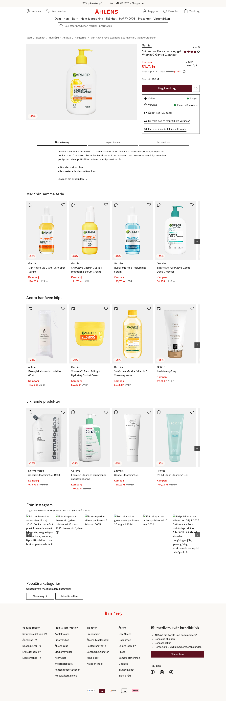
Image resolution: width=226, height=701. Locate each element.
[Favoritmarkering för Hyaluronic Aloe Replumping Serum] (149, 205)
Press (122, 652)
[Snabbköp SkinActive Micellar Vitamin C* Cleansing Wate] (116, 308)
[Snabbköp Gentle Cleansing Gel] (116, 412)
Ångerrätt (27, 640)
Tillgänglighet (126, 669)
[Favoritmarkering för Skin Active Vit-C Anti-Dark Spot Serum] (63, 205)
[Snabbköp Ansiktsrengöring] (159, 308)
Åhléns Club (61, 646)
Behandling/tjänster (98, 652)
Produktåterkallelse (65, 675)
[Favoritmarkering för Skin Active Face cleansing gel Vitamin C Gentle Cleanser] (196, 88)
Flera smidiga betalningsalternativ (167, 129)
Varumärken (162, 18)
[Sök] (61, 26)
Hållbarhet (125, 640)
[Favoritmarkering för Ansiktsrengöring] (192, 308)
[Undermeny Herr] (70, 18)
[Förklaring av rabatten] (184, 71)
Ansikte (67, 37)
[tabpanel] (113, 163)
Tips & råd (125, 675)
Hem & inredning (92, 18)
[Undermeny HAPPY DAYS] (136, 18)
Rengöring (81, 37)
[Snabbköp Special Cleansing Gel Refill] (30, 412)
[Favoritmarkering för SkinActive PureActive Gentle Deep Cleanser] (192, 205)
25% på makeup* (92, 3)
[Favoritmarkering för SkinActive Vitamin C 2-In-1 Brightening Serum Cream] (106, 205)
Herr (66, 18)
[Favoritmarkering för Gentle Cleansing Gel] (149, 412)
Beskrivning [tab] (62, 142)
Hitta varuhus (61, 640)
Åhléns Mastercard (98, 640)
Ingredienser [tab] (113, 142)
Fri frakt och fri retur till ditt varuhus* (169, 121)
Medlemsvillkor (63, 652)
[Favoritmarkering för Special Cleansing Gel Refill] (63, 412)
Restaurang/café (96, 646)
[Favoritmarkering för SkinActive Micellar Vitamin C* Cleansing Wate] (149, 308)
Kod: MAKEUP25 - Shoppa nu (127, 3)
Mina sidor (92, 658)
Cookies (123, 663)
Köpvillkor (60, 658)
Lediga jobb (125, 646)
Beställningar (29, 646)
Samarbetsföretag (129, 658)
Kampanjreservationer (67, 669)
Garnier (147, 45)
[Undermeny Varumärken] (171, 18)
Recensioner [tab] (164, 142)
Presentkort (93, 634)
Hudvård (54, 37)
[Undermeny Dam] (62, 18)
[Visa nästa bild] (196, 241)
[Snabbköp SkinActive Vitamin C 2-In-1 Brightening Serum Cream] (73, 205)
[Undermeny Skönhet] (117, 18)
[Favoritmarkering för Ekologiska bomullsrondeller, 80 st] (63, 308)
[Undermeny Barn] (79, 18)
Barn (75, 18)
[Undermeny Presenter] (152, 18)
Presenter (144, 18)
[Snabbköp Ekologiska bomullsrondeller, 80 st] (30, 308)
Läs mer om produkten (71, 179)
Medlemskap (29, 658)
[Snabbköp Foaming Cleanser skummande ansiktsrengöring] (73, 412)
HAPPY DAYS (127, 18)
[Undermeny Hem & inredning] (104, 18)
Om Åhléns (125, 634)
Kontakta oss (61, 634)
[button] (40, 534)
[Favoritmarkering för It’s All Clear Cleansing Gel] (192, 412)
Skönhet (111, 18)
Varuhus (152, 104)
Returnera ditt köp (32, 634)
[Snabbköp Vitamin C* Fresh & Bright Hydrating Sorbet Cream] (73, 308)
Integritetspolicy (63, 663)
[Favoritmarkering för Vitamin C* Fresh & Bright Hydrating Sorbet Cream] (106, 308)
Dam (58, 18)
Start (29, 37)
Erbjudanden (29, 652)
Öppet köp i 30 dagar (160, 113)
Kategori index (95, 663)
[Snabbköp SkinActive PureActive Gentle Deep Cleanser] (159, 205)
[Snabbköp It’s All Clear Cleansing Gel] (159, 412)
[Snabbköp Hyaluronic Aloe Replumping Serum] (116, 205)
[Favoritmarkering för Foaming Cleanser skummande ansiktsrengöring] (106, 412)
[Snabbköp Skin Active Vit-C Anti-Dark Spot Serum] (30, 205)
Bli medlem (177, 654)
